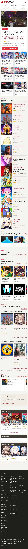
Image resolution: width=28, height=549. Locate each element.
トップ (5, 5)
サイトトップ (3, 539)
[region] (14, 242)
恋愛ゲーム (3, 512)
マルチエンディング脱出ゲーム (19, 188)
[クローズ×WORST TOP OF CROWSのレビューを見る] (6, 171)
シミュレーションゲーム (4, 495)
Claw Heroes (4, 358)
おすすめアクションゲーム (13, 496)
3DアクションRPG (17, 219)
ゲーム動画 (21, 492)
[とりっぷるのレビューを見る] (6, 140)
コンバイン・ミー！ (18, 211)
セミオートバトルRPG (17, 115)
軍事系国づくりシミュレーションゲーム (19, 357)
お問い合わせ (9, 539)
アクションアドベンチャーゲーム (19, 106)
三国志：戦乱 (16, 359)
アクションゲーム (4, 492)
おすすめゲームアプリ (13, 488)
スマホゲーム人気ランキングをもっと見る (19, 337)
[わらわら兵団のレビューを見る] (6, 119)
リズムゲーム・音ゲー (4, 507)
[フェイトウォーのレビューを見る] (6, 150)
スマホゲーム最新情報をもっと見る (20, 254)
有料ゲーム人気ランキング (13, 482)
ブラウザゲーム (4, 525)
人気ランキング (22, 5)
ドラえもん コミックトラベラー (19, 202)
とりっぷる (15, 138)
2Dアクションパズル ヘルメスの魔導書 (15, 380)
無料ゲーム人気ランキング (13, 479)
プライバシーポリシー (13, 541)
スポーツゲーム (4, 517)
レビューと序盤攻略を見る (10, 48)
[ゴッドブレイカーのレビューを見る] (6, 129)
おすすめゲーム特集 (22, 490)
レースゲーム (3, 515)
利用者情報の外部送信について (6, 543)
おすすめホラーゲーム (13, 502)
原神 (14, 223)
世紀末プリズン (17, 108)
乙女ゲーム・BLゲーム (5, 510)
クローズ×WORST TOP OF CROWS (18, 170)
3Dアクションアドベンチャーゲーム (19, 104)
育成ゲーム (3, 504)
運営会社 (12, 403)
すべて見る (25, 100)
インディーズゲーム (4, 531)
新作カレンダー (22, 478)
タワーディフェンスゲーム (4, 523)
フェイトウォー (17, 149)
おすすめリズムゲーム (13, 510)
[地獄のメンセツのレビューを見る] (6, 192)
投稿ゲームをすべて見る (22, 376)
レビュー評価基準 (5, 403)
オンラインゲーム (4, 520)
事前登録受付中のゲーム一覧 (21, 263)
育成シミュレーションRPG (18, 167)
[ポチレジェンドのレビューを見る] (6, 182)
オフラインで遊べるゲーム (4, 528)
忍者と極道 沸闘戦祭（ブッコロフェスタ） (19, 160)
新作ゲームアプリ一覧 (14, 5)
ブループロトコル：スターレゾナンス (13, 33)
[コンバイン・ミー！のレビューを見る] (6, 213)
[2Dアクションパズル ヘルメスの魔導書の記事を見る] (5, 382)
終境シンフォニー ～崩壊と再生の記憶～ (19, 329)
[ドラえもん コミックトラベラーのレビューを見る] (6, 203)
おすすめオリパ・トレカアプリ (13, 491)
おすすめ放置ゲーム (13, 507)
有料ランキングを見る (14, 432)
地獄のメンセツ (17, 192)
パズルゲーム (3, 490)
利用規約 (19, 541)
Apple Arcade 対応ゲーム (5, 534)
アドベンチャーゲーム (4, 498)
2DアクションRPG (4, 357)
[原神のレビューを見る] (6, 223)
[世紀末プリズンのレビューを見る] (6, 108)
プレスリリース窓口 (21, 539)
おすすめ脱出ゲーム (13, 505)
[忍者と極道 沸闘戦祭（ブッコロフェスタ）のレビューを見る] (6, 161)
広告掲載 (14, 539)
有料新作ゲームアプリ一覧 (4, 482)
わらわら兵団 (16, 119)
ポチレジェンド (17, 180)
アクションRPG (16, 127)
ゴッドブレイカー (17, 129)
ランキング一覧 (24, 308)
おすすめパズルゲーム (13, 499)
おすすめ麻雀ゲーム (13, 513)
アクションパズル (16, 136)
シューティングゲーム (4, 501)
